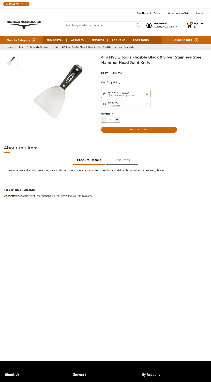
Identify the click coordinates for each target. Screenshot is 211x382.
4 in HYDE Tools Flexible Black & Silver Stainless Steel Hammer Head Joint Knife (94, 47)
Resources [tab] (122, 160)
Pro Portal (54, 40)
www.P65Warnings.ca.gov (76, 195)
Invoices (200, 13)
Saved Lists (142, 13)
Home (10, 47)
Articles (77, 40)
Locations (141, 40)
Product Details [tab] (89, 160)
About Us (118, 40)
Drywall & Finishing (39, 47)
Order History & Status (179, 13)
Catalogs (157, 13)
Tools (21, 47)
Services (97, 40)
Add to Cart (139, 129)
